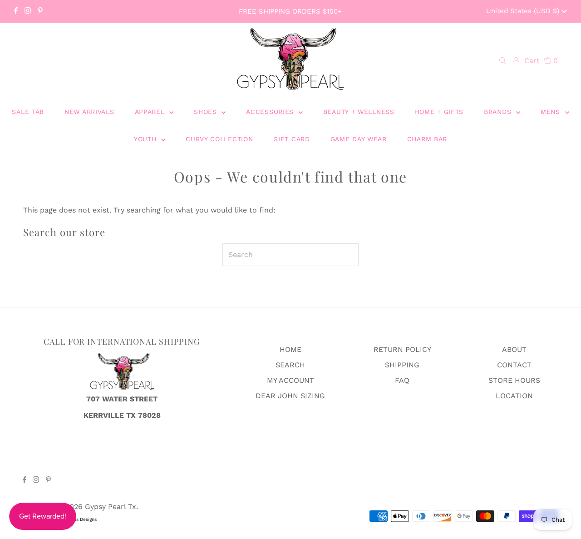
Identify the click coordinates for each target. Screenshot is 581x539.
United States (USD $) (523, 11)
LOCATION (514, 395)
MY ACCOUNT (290, 380)
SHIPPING (402, 365)
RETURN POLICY (402, 349)
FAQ (402, 380)
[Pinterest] (40, 11)
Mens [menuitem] (552, 111)
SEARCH (290, 365)
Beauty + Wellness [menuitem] (358, 111)
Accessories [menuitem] (271, 111)
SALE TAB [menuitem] (28, 111)
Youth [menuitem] (146, 139)
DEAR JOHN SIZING (290, 395)
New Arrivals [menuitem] (89, 111)
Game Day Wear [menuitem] (358, 139)
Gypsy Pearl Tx (110, 506)
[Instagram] (27, 11)
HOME (290, 349)
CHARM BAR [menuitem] (427, 139)
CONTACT (514, 365)
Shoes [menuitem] (206, 111)
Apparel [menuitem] (151, 111)
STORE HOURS (514, 380)
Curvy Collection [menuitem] (219, 139)
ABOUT (514, 349)
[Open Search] (502, 61)
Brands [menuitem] (499, 111)
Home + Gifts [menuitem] (439, 111)
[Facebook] (16, 11)
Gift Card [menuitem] (291, 139)
